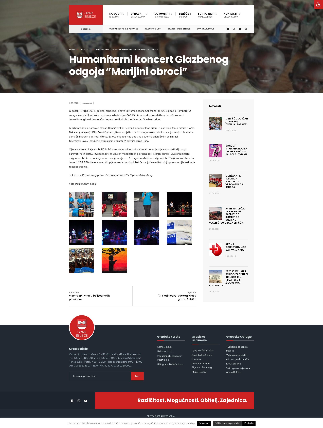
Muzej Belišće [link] (199, 372)
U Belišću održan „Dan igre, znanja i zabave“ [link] (236, 121)
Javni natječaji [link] (205, 28)
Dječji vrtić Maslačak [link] (203, 350)
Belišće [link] (184, 15)
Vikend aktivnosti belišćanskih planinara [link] (89, 296)
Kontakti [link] (231, 15)
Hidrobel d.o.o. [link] (165, 351)
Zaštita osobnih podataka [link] (161, 416)
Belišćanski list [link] (153, 28)
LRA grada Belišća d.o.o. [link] (170, 364)
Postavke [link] (249, 423)
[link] (318, 4)
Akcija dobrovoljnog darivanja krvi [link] (235, 247)
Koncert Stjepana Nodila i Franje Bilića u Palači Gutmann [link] (236, 150)
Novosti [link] (115, 15)
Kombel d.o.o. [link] (164, 346)
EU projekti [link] (206, 15)
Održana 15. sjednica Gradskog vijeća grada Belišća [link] (234, 181)
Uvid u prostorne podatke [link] (123, 28)
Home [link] (72, 49)
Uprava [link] (138, 15)
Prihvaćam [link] (204, 423)
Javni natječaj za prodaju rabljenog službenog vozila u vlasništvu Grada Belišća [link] (227, 215)
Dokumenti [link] (162, 15)
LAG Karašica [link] (233, 363)
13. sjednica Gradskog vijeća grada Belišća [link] (177, 296)
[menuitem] (118, 14)
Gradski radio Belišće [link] (178, 28)
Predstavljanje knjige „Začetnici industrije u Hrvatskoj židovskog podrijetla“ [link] (228, 278)
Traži (137, 376)
